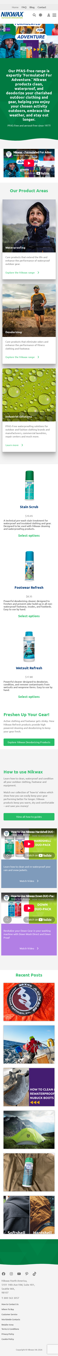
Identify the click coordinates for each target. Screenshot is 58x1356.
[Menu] (54, 15)
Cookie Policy (8, 1339)
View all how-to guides (29, 816)
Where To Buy (8, 1309)
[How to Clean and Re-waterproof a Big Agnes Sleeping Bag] (29, 1002)
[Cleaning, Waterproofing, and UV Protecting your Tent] (29, 1130)
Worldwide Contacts (11, 1319)
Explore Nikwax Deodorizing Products (29, 742)
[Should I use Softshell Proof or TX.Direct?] (29, 1215)
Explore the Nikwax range (20, 272)
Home (15, 7)
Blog (32, 7)
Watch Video (27, 881)
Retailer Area (7, 1325)
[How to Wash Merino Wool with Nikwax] (29, 1172)
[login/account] (48, 15)
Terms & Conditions (10, 1329)
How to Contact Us (10, 1304)
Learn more (12, 445)
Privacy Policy (8, 1334)
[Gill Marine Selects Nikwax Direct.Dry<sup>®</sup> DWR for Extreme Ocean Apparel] (29, 1044)
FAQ (24, 7)
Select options (29, 535)
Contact (42, 7)
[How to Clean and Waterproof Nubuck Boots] (29, 1087)
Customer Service (9, 1314)
